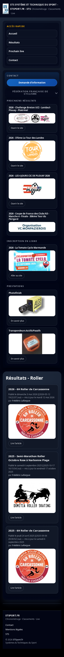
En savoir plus (17, 320)
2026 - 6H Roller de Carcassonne (28, 389)
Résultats (14, 42)
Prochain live (16, 51)
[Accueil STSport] (6, 9)
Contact (13, 60)
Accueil (13, 33)
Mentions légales (14, 629)
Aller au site (16, 275)
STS (7, 634)
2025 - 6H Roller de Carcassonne (28, 530)
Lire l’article (16, 443)
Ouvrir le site (17, 127)
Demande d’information (32, 82)
